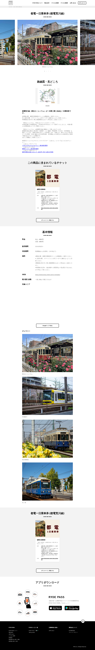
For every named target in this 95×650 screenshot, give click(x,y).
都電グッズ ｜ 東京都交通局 (30, 149)
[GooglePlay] (72, 609)
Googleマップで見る (47, 325)
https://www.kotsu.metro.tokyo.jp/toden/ (47, 274)
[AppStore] (55, 609)
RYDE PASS (10, 6)
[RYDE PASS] (11, 3)
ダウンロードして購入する (47, 220)
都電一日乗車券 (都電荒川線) (18, 6)
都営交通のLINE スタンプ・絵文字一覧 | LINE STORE (37, 152)
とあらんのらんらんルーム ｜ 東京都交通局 (35, 145)
